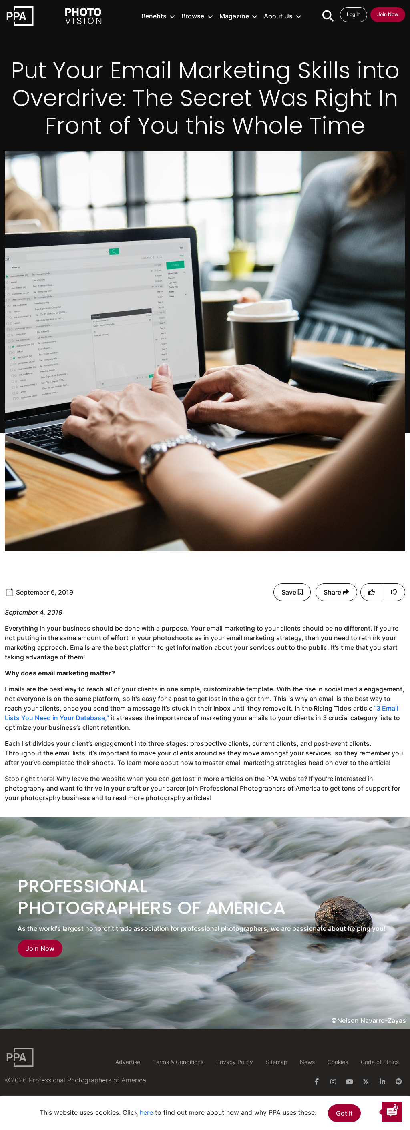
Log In (353, 14)
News (307, 1061)
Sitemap (276, 1061)
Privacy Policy (234, 1061)
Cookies (338, 1061)
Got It (344, 1113)
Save (289, 592)
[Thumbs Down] (394, 592)
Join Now (387, 14)
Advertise (127, 1061)
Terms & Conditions (178, 1061)
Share (333, 592)
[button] (158, 16)
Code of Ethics (380, 1061)
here (146, 1112)
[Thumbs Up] (371, 592)
